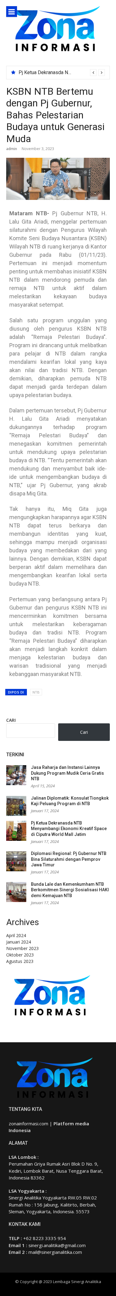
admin (11, 148)
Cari (11, 720)
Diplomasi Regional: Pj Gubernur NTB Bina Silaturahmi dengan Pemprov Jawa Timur (68, 859)
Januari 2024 (18, 942)
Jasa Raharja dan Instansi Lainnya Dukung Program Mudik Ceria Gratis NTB (67, 773)
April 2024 (16, 935)
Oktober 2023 (20, 955)
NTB (36, 692)
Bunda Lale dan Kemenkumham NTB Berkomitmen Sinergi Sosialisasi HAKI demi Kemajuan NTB (70, 890)
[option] (62, 72)
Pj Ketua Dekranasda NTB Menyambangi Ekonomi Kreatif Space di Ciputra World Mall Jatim (69, 829)
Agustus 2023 (19, 961)
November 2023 (22, 948)
